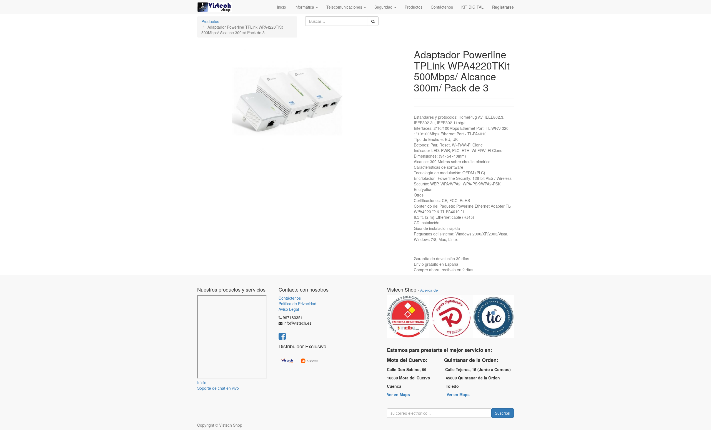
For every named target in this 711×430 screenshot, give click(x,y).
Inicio (201, 382)
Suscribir (502, 413)
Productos (210, 21)
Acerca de (429, 290)
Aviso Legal (289, 309)
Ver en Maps (398, 394)
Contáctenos (290, 298)
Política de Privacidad (297, 303)
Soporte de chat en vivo (218, 388)
